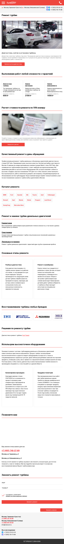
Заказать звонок (51, 510)
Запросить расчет (13, 144)
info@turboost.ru (7, 525)
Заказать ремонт (32, 502)
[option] (12, 90)
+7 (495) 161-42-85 (7, 518)
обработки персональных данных (16, 496)
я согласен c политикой (16, 495)
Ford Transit (25, 335)
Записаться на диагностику (13, 64)
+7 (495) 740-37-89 (11, 450)
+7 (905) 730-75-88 (56, 10)
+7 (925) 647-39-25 (7, 522)
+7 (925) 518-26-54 (56, 7)
